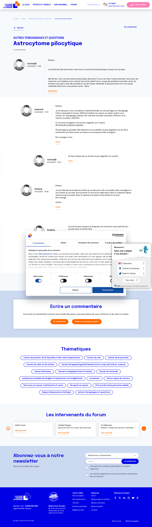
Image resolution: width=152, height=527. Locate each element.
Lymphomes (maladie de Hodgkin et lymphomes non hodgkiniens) (52, 378)
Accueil (15, 18)
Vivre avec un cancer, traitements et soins (43, 385)
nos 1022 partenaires (43, 254)
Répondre (52, 91)
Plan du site (116, 521)
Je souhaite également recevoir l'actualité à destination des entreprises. (114, 475)
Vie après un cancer (79, 385)
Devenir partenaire (80, 506)
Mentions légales (132, 521)
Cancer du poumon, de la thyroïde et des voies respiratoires (51, 358)
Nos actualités (78, 496)
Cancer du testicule (108, 371)
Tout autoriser (107, 290)
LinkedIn (124, 498)
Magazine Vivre (78, 510)
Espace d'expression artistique (56, 392)
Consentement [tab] (38, 243)
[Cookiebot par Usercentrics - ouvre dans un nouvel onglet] (114, 235)
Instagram (129, 498)
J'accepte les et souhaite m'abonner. (110, 467)
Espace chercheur (98, 503)
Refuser (76, 290)
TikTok (137, 498)
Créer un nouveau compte (87, 322)
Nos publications (79, 499)
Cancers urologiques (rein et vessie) (75, 371)
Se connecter (130, 27)
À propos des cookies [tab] (113, 243)
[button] (143, 428)
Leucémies (95, 378)
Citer (58, 142)
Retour (20, 28)
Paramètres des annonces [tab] (88, 243)
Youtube (133, 498)
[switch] (63, 281)
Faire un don (140, 5)
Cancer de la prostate (118, 358)
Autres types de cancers (118, 378)
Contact (76, 503)
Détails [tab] (63, 243)
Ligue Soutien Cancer (22, 509)
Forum (74, 5)
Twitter (120, 498)
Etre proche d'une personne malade (112, 385)
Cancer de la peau (42, 371)
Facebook (115, 498)
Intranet (94, 510)
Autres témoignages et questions (40, 18)
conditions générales (111, 466)
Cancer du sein (94, 358)
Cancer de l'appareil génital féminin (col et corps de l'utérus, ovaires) (93, 365)
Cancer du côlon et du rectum (40, 365)
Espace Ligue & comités (100, 499)
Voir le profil (20, 431)
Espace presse (97, 506)
